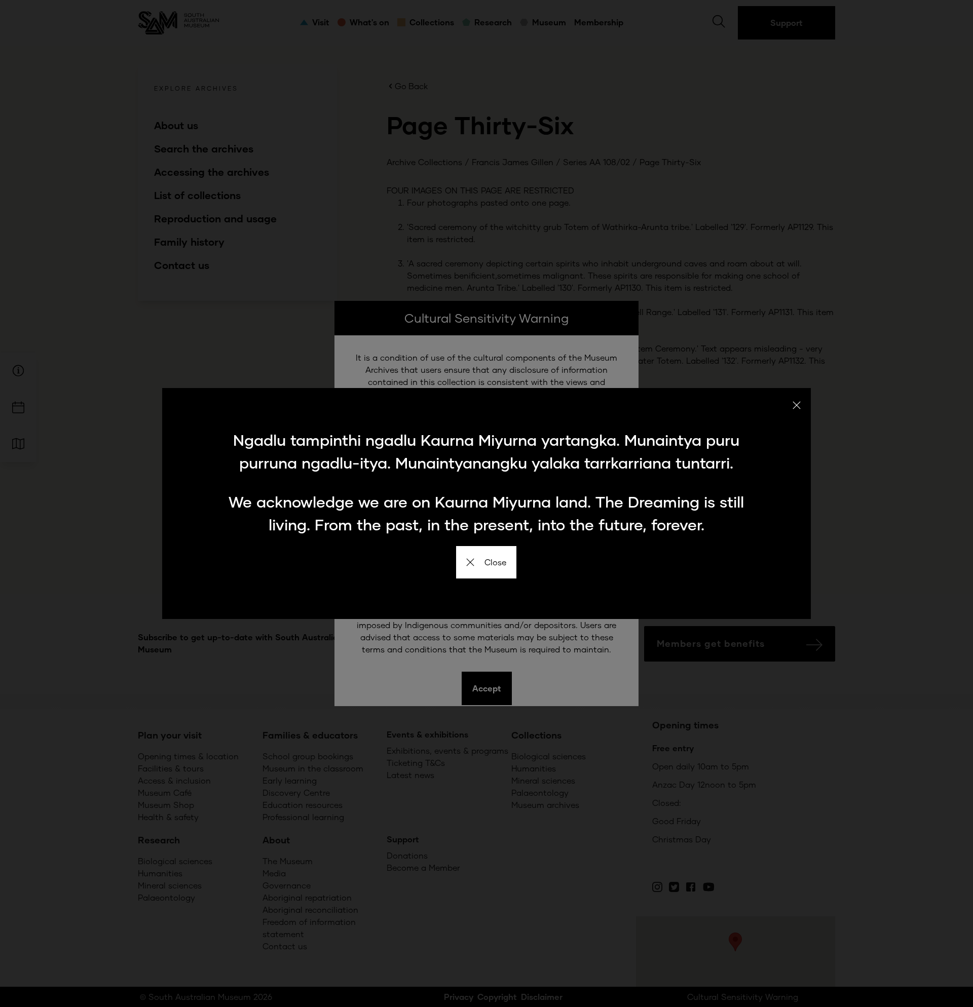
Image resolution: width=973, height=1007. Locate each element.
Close (495, 562)
